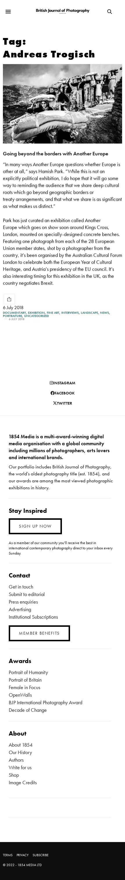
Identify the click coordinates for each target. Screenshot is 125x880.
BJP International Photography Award (45, 702)
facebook (65, 393)
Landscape (89, 312)
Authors (16, 759)
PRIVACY (22, 855)
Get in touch (21, 586)
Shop (14, 775)
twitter (64, 403)
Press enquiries (23, 601)
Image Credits (23, 782)
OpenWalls (20, 694)
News (104, 312)
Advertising (20, 609)
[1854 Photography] (62, 11)
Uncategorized (36, 316)
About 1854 (21, 744)
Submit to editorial (27, 594)
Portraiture (12, 316)
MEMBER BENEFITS (39, 633)
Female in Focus (24, 687)
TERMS (7, 855)
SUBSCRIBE (41, 855)
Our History (20, 752)
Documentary (14, 312)
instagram (64, 382)
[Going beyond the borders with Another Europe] (62, 104)
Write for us (20, 767)
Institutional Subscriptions (33, 616)
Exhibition (36, 312)
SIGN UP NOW (35, 526)
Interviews (70, 312)
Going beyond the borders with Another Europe (55, 153)
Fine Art (53, 312)
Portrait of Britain (25, 679)
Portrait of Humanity (28, 672)
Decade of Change (28, 710)
